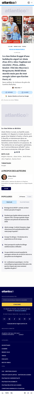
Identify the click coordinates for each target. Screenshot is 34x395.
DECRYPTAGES (6, 345)
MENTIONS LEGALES (11, 371)
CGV (3, 371)
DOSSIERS (4, 348)
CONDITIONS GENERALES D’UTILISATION (13, 388)
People (24, 46)
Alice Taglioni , (6, 159)
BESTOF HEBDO (6, 362)
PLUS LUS (9, 202)
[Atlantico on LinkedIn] (20, 319)
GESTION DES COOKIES (24, 374)
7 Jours (29, 196)
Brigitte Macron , (7, 156)
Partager (10, 92)
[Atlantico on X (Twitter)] (9, 319)
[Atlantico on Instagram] (25, 319)
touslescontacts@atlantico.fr (17, 323)
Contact (21, 334)
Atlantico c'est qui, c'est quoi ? (11, 333)
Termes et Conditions (20, 310)
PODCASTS (5, 359)
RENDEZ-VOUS (6, 352)
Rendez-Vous (17, 46)
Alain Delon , (18, 156)
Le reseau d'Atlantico (8, 334)
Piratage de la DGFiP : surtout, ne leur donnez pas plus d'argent (16, 209)
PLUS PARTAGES (24, 202)
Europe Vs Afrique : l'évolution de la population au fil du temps (16, 238)
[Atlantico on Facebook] (14, 319)
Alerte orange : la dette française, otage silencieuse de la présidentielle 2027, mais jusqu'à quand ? (17, 229)
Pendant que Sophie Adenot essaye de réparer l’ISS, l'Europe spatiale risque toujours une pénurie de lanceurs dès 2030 (16, 218)
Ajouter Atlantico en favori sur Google (18, 96)
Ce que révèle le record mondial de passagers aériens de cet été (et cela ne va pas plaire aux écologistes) (18, 254)
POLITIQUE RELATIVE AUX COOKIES (11, 385)
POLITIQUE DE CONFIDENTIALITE (11, 378)
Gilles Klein (17, 87)
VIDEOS (4, 355)
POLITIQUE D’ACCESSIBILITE (9, 381)
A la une (10, 46)
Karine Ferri (16, 159)
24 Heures (22, 196)
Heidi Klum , (27, 156)
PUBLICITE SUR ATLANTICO (9, 374)
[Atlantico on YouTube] (30, 319)
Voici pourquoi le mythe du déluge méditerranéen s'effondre (15, 246)
